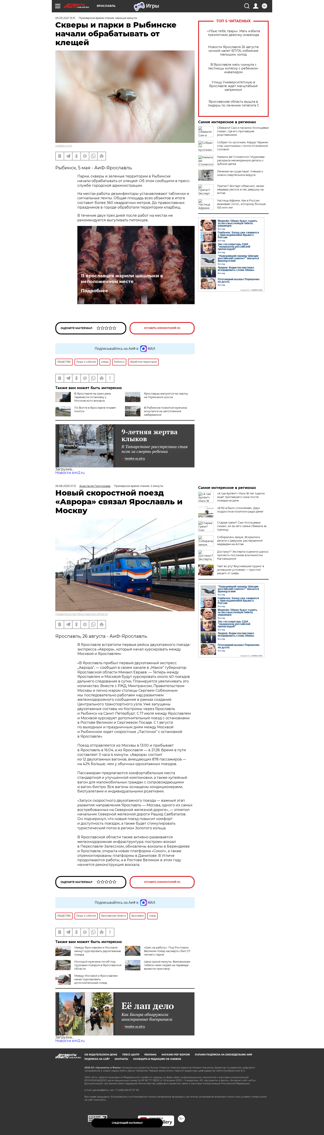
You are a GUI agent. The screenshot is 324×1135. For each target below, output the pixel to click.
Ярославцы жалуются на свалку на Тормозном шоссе (166, 395)
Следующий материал (127, 1123)
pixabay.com (63, 145)
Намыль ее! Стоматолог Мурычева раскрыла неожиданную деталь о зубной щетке (240, 160)
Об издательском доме (100, 1054)
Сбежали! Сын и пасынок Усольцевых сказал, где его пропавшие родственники (243, 131)
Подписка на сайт (97, 1059)
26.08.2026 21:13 (65, 486)
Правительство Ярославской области (81, 614)
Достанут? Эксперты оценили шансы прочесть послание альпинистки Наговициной (242, 555)
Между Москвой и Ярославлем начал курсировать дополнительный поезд (95, 979)
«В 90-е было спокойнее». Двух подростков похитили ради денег (240, 509)
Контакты (121, 1059)
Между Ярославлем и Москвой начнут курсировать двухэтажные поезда (97, 951)
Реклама (150, 1054)
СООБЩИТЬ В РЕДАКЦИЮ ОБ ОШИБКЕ (157, 1059)
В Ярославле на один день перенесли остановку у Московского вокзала (92, 397)
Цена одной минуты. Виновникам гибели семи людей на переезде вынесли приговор (167, 965)
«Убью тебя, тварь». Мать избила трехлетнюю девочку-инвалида (233, 33)
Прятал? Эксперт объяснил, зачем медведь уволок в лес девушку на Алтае (240, 189)
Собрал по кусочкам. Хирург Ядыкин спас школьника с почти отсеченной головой (242, 146)
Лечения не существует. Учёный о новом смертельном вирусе (240, 173)
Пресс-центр (130, 1054)
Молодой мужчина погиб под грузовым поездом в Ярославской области (97, 965)
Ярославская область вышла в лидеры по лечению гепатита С (233, 103)
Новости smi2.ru (70, 473)
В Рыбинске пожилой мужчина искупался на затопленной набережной (165, 411)
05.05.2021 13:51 (65, 18)
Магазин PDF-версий (176, 1054)
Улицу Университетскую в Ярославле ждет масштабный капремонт (233, 86)
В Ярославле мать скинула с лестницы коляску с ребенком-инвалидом (233, 68)
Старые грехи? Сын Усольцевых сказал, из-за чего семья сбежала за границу (241, 526)
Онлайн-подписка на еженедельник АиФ (223, 1054)
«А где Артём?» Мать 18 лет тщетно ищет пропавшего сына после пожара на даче (241, 497)
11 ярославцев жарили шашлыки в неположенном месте (122, 278)
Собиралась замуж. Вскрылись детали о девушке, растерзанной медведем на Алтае (240, 540)
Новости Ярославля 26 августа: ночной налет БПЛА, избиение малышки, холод (233, 50)
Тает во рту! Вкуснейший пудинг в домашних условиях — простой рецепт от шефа (240, 570)
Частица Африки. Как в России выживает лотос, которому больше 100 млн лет (241, 204)
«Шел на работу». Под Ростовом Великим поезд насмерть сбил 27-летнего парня (167, 951)
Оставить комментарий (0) (162, 328)
